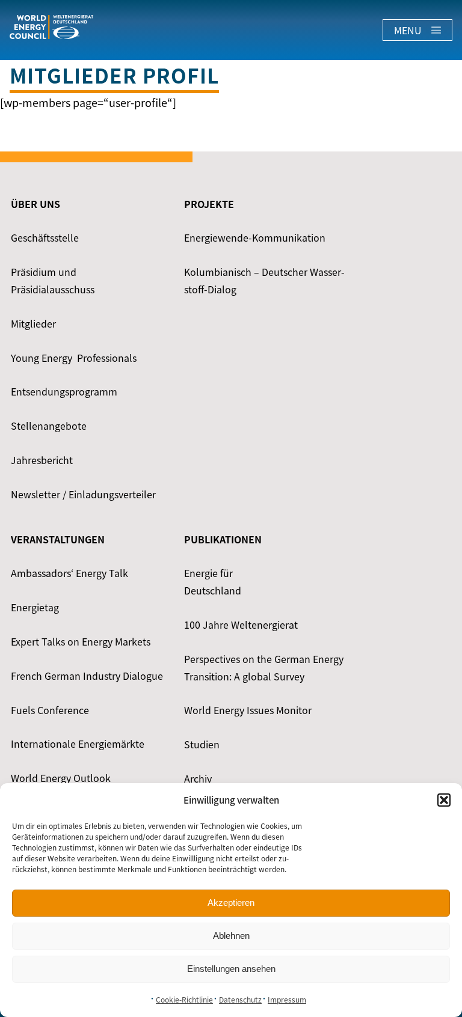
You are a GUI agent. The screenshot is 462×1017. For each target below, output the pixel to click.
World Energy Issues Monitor (248, 710)
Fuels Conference (50, 710)
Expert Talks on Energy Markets (80, 641)
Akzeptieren (231, 902)
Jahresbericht (42, 460)
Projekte (209, 204)
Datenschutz (240, 999)
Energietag (35, 607)
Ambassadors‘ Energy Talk (69, 573)
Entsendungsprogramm (64, 391)
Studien (202, 744)
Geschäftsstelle (45, 237)
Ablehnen (231, 935)
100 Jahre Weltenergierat (241, 624)
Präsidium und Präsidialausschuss (52, 280)
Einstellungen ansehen (231, 969)
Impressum (287, 999)
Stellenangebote (49, 425)
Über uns (35, 204)
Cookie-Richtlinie (184, 999)
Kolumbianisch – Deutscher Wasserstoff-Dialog (264, 280)
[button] (444, 800)
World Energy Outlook (61, 778)
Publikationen (223, 539)
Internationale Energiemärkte (77, 743)
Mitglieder (33, 323)
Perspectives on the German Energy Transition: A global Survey (263, 667)
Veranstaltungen (58, 539)
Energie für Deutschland (212, 581)
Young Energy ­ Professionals (74, 357)
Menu (408, 30)
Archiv (198, 778)
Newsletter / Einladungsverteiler (83, 494)
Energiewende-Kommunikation (254, 237)
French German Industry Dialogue (87, 675)
